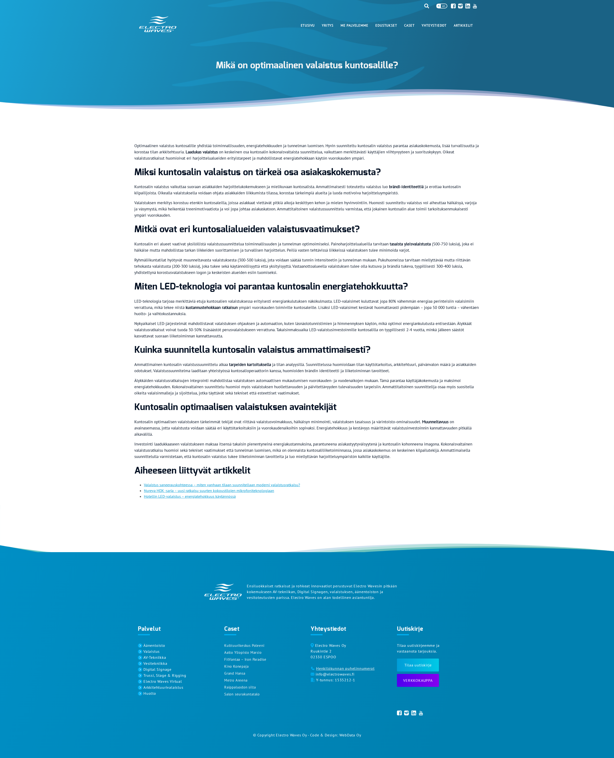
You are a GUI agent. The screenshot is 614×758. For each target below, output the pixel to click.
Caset (409, 25)
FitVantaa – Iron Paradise (245, 659)
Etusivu (308, 25)
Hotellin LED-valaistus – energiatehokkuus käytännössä (190, 496)
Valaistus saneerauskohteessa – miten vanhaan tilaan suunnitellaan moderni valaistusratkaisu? (222, 484)
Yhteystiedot (434, 25)
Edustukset (386, 25)
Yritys (327, 25)
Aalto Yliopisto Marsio (243, 652)
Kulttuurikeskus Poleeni (244, 645)
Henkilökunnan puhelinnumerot (345, 668)
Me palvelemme (354, 25)
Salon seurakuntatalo (242, 694)
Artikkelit (463, 25)
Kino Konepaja (236, 666)
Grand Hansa (234, 673)
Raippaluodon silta (240, 687)
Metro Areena (236, 680)
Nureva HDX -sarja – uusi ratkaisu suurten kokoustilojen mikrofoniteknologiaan (209, 490)
